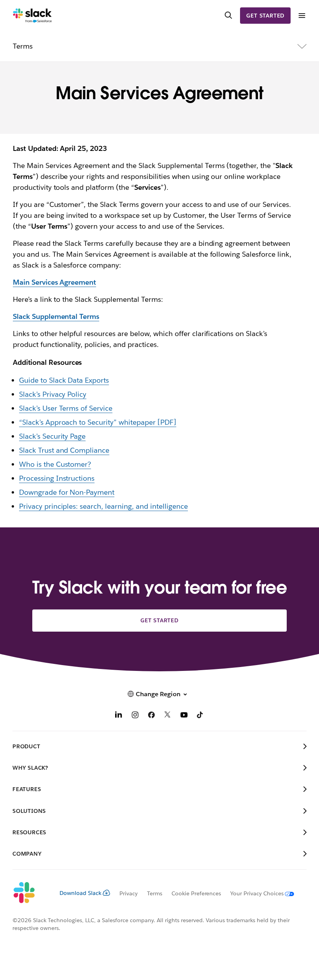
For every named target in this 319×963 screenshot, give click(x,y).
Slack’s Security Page (52, 436)
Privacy (128, 893)
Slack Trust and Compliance (64, 450)
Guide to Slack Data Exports (64, 380)
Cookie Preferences (196, 893)
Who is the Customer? (55, 464)
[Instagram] (134, 715)
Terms (154, 893)
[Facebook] (151, 715)
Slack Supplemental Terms (56, 316)
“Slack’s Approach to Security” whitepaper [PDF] (97, 422)
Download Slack (81, 892)
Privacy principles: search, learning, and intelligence (103, 506)
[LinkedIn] (118, 715)
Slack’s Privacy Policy (53, 394)
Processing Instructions (57, 478)
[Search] (228, 15)
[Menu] (301, 16)
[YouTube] (184, 715)
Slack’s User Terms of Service (65, 408)
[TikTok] (200, 715)
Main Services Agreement (54, 282)
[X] (167, 715)
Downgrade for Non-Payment (66, 492)
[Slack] (32, 15)
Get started (265, 15)
